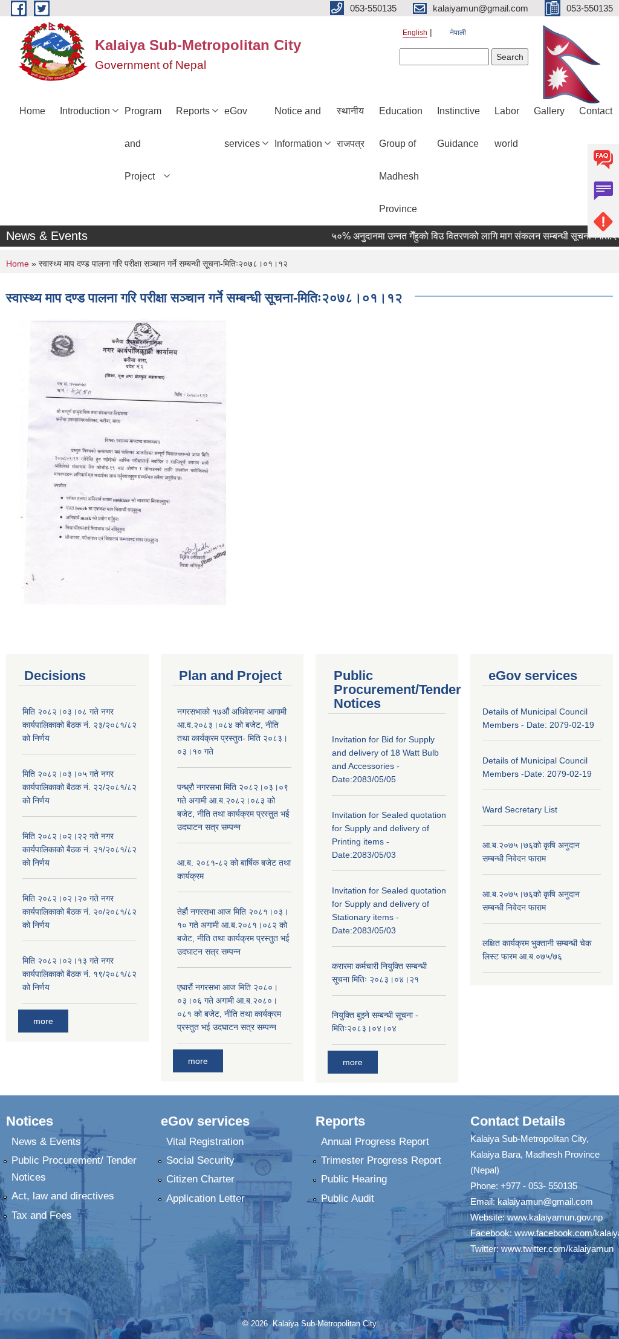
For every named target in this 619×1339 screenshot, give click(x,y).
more (43, 1021)
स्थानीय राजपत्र (351, 127)
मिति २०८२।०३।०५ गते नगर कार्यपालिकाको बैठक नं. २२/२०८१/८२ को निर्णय (79, 787)
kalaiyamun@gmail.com (545, 1201)
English (415, 32)
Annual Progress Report (375, 1141)
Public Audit (347, 1198)
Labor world (506, 127)
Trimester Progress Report (381, 1160)
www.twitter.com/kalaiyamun (557, 1248)
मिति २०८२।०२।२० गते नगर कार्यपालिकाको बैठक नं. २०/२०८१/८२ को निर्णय (79, 911)
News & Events (46, 1141)
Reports (193, 111)
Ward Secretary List (519, 809)
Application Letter (205, 1198)
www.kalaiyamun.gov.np (555, 1217)
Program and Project (143, 143)
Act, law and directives (62, 1196)
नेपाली (458, 32)
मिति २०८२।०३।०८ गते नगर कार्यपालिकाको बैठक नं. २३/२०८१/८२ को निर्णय (79, 725)
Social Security (200, 1160)
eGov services (242, 127)
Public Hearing (354, 1179)
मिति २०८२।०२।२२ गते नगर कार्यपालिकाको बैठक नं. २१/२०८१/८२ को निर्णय (79, 849)
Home (32, 111)
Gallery (549, 111)
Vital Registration (205, 1141)
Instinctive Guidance (458, 127)
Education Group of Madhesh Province (401, 160)
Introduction (85, 111)
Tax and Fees (41, 1215)
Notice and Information (298, 127)
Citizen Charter (200, 1179)
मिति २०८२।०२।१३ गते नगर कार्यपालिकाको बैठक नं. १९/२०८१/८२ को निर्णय (79, 974)
